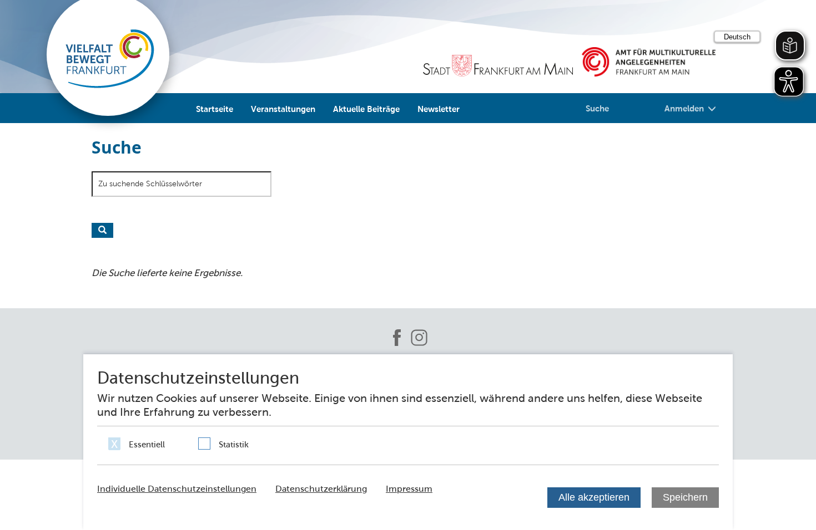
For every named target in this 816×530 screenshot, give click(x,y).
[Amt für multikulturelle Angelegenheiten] (649, 62)
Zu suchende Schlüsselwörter (150, 183)
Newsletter (438, 109)
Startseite (214, 109)
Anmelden (684, 108)
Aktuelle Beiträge (366, 109)
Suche (597, 108)
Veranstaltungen (283, 109)
